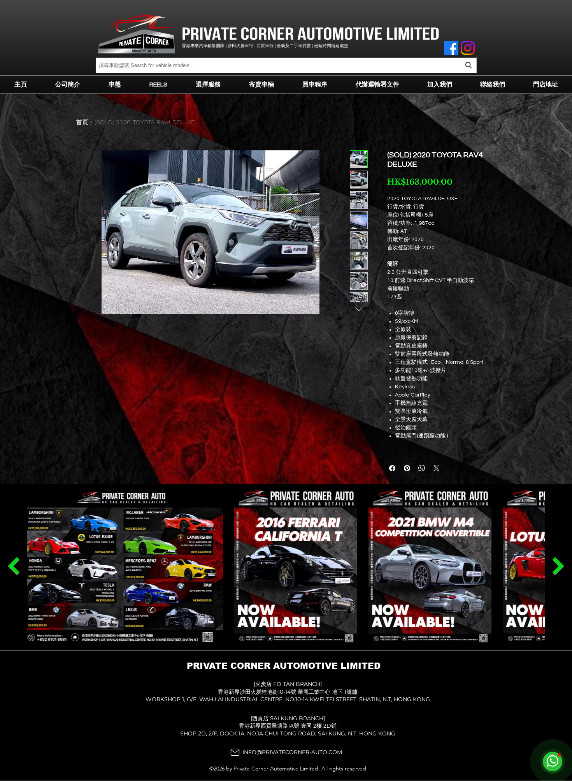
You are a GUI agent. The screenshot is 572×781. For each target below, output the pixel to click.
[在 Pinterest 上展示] (407, 468)
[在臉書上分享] (392, 468)
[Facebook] (451, 48)
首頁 (82, 122)
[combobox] (286, 65)
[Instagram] (467, 48)
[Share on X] (436, 468)
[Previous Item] (558, 566)
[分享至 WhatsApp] (421, 468)
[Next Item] (13, 566)
